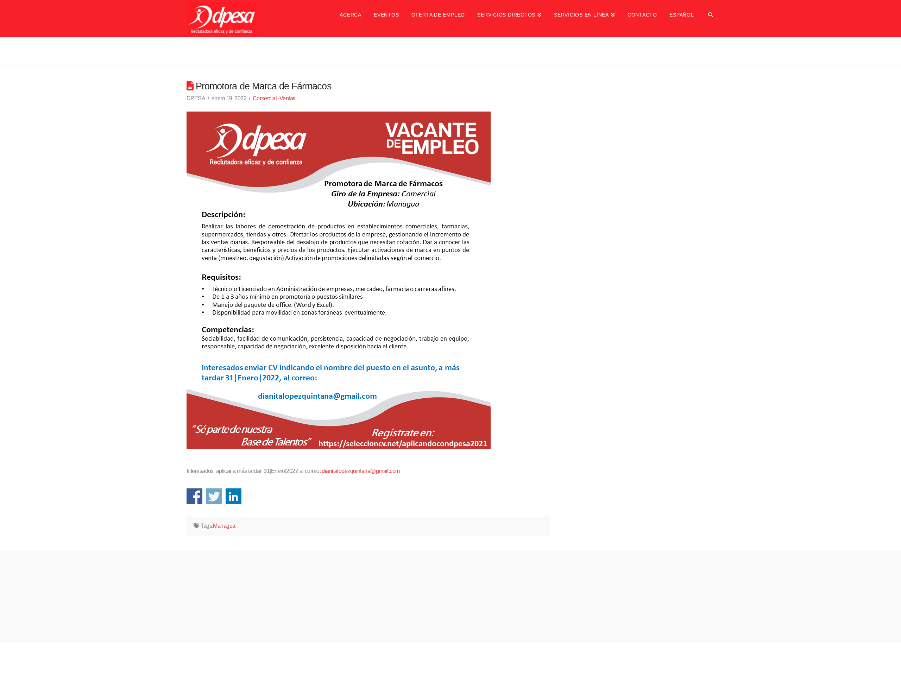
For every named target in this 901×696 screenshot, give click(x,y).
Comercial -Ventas (274, 98)
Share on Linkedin (233, 496)
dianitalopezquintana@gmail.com (360, 471)
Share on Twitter (214, 496)
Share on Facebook (194, 496)
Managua (224, 526)
